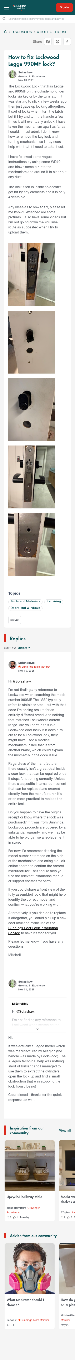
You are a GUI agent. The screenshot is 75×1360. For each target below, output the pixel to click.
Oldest (23, 648)
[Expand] (37, 1029)
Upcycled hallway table (24, 1196)
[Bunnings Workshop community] (19, 7)
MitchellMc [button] (26, 662)
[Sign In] (64, 7)
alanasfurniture (16, 1208)
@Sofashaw (22, 681)
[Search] (4, 19)
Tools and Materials (25, 601)
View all (65, 1130)
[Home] (5, 32)
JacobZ (12, 1320)
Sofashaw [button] (25, 72)
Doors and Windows (25, 608)
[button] (12, 74)
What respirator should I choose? (25, 1302)
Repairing (53, 601)
